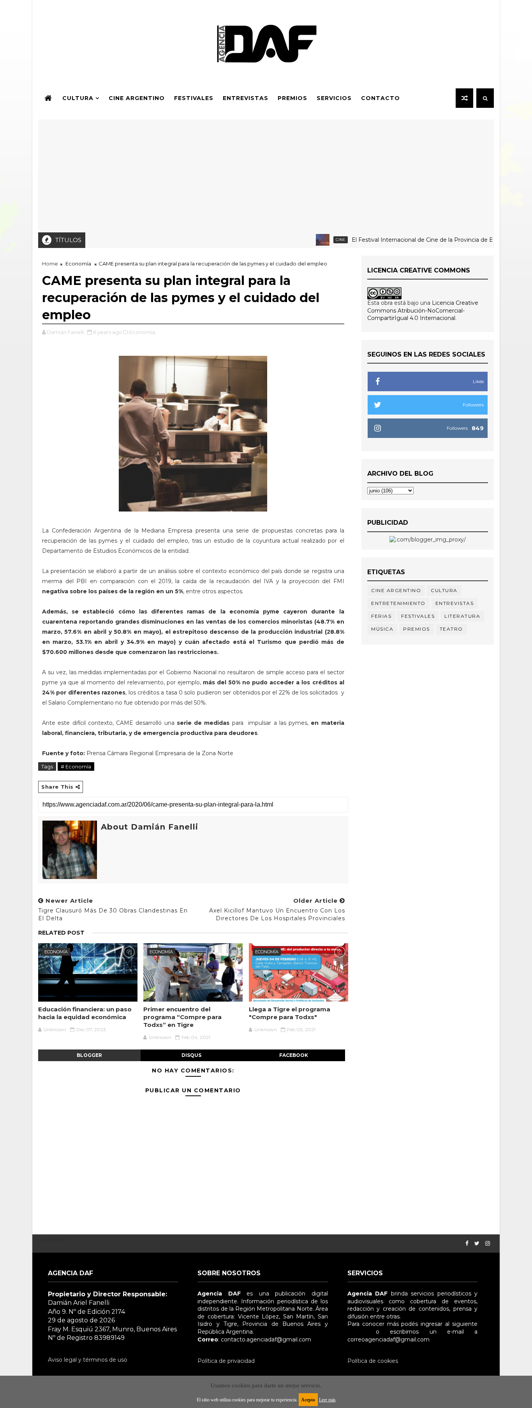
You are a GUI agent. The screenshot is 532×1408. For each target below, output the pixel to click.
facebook (293, 1055)
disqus (191, 1055)
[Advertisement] (266, 174)
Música (382, 629)
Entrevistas (245, 98)
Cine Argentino (137, 98)
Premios (292, 98)
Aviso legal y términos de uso (87, 1359)
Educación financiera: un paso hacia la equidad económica (85, 1013)
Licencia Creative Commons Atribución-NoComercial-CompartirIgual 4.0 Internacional (422, 310)
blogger (89, 1055)
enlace (356, 1331)
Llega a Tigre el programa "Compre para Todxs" (289, 1013)
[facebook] (466, 1243)
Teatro (451, 629)
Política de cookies (372, 1360)
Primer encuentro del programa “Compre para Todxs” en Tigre (182, 1017)
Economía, (142, 332)
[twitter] (476, 1243)
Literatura (462, 616)
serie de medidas (203, 722)
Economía (78, 263)
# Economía (76, 766)
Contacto (380, 98)
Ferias (381, 616)
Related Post (61, 932)
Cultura (77, 98)
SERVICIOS (334, 98)
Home (50, 263)
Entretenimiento (398, 603)
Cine (320, 239)
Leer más (327, 1400)
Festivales (193, 98)
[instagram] (487, 1243)
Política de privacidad (226, 1360)
